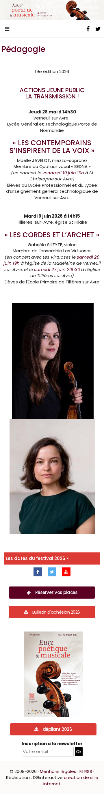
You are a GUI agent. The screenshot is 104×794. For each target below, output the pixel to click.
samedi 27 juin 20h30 (57, 269)
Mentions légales (58, 771)
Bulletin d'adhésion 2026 (56, 612)
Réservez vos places (56, 592)
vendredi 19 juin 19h (63, 173)
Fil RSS (85, 771)
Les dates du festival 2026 (36, 558)
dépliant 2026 (57, 729)
